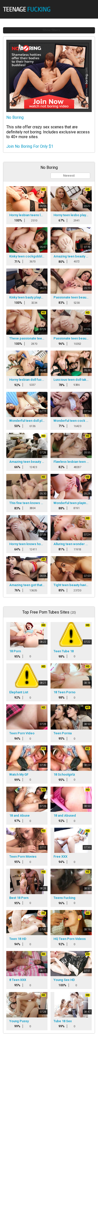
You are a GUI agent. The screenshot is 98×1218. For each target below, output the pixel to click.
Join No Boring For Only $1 (29, 146)
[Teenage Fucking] (28, 9)
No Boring (15, 117)
